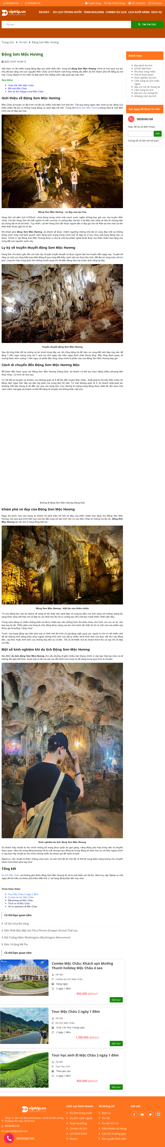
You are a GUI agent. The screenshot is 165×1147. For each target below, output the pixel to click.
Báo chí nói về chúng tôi (147, 86)
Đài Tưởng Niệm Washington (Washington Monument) (37, 937)
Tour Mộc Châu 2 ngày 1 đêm (23, 894)
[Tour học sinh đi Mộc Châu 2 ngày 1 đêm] (24, 1069)
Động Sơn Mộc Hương (87, 107)
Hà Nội (59, 974)
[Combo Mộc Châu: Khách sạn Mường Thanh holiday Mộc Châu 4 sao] (24, 978)
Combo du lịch (116, 12)
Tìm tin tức (149, 24)
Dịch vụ (156, 12)
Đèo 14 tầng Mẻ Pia (16, 944)
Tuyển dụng (94, 3)
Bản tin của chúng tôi (145, 93)
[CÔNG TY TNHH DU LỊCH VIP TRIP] (18, 13)
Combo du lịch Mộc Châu (21, 897)
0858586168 (12, 3)
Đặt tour (116, 999)
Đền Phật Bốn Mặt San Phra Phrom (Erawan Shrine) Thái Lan (41, 930)
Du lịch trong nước (67, 12)
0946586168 (33, 3)
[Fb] (134, 1114)
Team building (94, 12)
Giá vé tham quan (144, 74)
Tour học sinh (63, 1066)
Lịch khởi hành (139, 12)
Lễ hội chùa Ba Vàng (16, 923)
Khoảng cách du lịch (145, 96)
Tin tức (106, 1118)
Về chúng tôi (138, 3)
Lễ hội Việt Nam (142, 68)
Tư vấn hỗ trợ (110, 1123)
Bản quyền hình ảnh (114, 1139)
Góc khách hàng (116, 3)
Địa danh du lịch (143, 65)
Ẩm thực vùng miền (144, 71)
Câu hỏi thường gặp (114, 1133)
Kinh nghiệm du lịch (145, 77)
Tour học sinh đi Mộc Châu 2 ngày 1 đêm (85, 1055)
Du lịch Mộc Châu (11, 875)
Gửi (157, 133)
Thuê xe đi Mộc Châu (19, 903)
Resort (44, 12)
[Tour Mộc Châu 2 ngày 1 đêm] (24, 1026)
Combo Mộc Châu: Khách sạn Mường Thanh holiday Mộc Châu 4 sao (82, 965)
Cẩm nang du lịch (143, 89)
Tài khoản (156, 3)
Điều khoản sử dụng (114, 1128)
